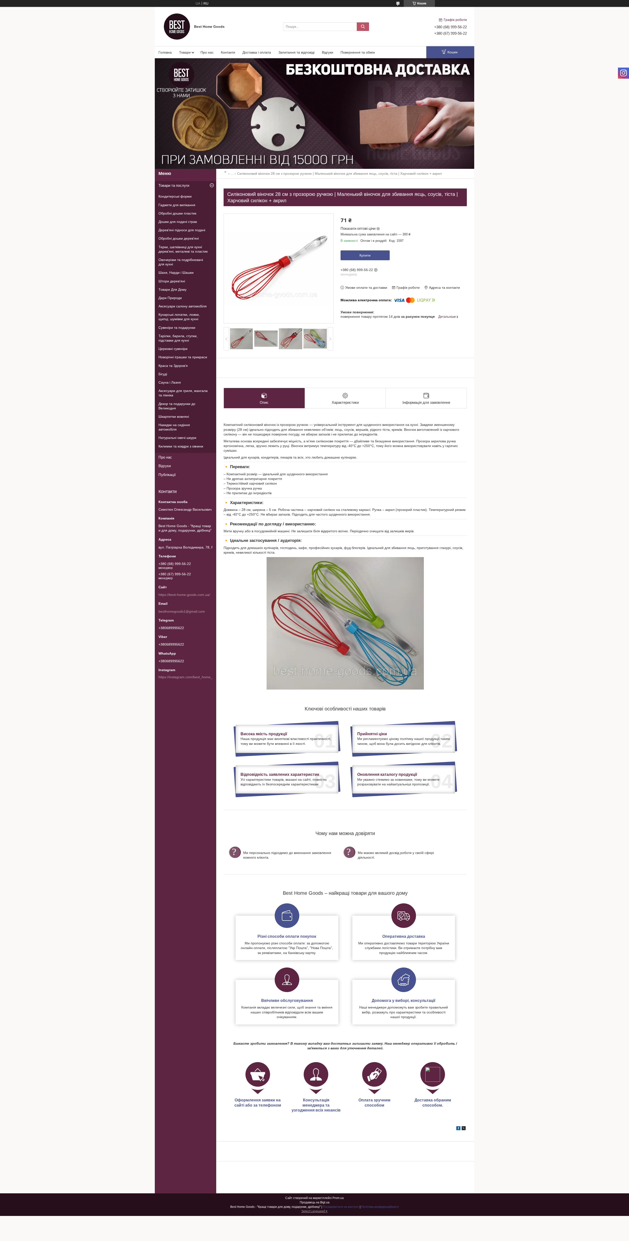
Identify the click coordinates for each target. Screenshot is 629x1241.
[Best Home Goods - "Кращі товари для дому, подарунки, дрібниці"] (177, 26)
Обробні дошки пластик (177, 213)
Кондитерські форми (175, 196)
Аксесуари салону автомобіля (182, 306)
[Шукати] (363, 26)
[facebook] (458, 1129)
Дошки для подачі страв (177, 222)
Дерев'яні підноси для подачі (181, 230)
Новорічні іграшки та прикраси (182, 357)
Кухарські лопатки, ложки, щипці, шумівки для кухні (179, 317)
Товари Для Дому (172, 289)
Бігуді (162, 374)
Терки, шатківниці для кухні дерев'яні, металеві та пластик (183, 249)
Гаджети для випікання (176, 205)
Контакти (228, 52)
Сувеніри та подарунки (176, 328)
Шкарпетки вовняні (173, 416)
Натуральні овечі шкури (177, 438)
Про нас (207, 52)
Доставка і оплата (257, 52)
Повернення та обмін (358, 52)
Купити (365, 255)
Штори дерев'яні (171, 281)
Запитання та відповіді (296, 52)
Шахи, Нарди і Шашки (176, 272)
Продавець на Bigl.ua (314, 1202)
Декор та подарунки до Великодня (176, 406)
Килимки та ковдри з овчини (180, 446)
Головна (165, 52)
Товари (185, 52)
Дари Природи (170, 298)
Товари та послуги (173, 185)
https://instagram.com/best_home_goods (190, 677)
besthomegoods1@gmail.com (181, 611)
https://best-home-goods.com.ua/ (184, 595)
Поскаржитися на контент (341, 1207)
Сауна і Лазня (169, 382)
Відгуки (327, 52)
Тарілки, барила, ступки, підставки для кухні (178, 338)
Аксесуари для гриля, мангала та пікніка (183, 393)
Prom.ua (338, 1198)
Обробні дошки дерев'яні (178, 238)
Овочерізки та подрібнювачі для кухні (180, 262)
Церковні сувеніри (172, 349)
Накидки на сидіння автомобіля (174, 427)
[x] (464, 1129)
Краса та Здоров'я (173, 366)
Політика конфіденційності (380, 1207)
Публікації (167, 475)
